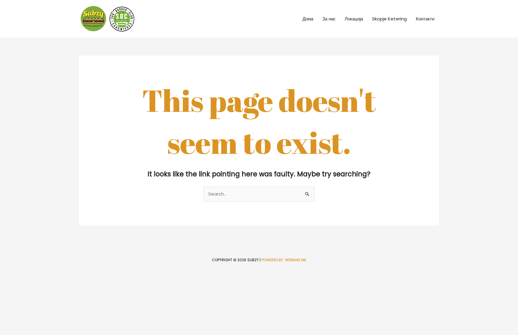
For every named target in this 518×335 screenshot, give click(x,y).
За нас (329, 19)
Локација (354, 19)
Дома (307, 19)
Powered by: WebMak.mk (283, 259)
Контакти (425, 19)
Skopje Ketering (389, 19)
